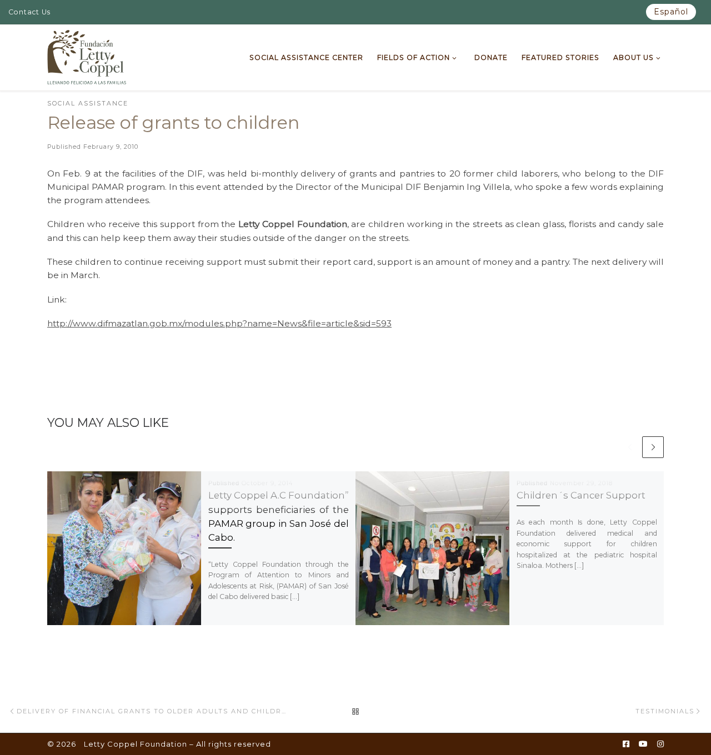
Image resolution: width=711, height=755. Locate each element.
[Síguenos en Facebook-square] (626, 744)
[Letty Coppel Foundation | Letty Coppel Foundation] (87, 56)
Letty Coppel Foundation (135, 743)
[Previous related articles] (629, 447)
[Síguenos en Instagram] (660, 744)
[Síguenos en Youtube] (643, 744)
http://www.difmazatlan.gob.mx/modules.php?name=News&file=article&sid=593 (219, 323)
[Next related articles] (653, 447)
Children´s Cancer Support (581, 495)
